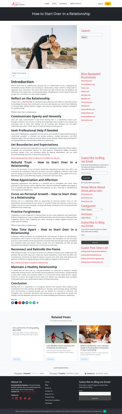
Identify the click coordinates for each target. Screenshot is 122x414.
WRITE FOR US (75, 4)
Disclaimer (48, 403)
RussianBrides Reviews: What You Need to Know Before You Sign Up (35, 158)
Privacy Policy (49, 397)
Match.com (85, 91)
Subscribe (86, 178)
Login (108, 4)
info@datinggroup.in (27, 392)
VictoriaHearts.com (88, 84)
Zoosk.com (85, 88)
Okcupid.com (86, 95)
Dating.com (85, 106)
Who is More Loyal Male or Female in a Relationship (29, 263)
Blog (46, 385)
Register (101, 4)
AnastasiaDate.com (88, 117)
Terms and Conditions (52, 400)
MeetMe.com (85, 99)
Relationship (27, 102)
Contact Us (49, 391)
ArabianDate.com (87, 113)
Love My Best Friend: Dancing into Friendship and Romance (60, 346)
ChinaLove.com (86, 102)
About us (48, 388)
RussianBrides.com (88, 109)
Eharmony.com (86, 81)
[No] (120, 411)
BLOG (54, 4)
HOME (46, 4)
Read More (16, 359)
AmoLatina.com (87, 120)
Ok (105, 411)
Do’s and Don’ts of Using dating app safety (26, 329)
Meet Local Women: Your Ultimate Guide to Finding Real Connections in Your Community (94, 347)
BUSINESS (63, 4)
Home (47, 382)
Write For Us (49, 394)
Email (82, 235)
